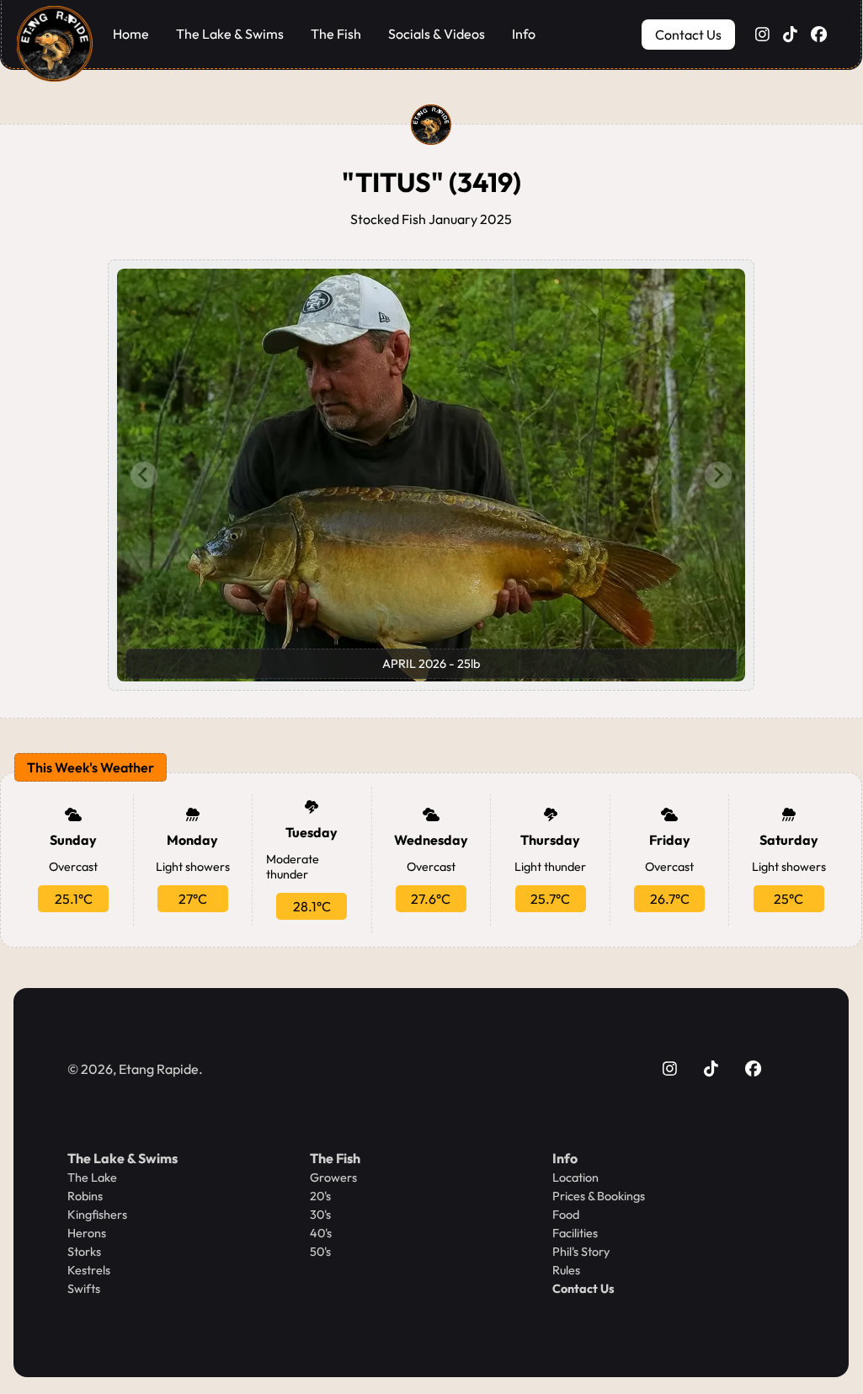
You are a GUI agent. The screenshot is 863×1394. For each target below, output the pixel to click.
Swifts (83, 1288)
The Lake (92, 1177)
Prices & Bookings (598, 1196)
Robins (85, 1196)
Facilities (575, 1233)
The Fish (336, 33)
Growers (333, 1177)
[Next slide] (718, 475)
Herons (86, 1233)
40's (321, 1233)
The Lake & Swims (230, 33)
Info (523, 33)
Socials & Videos (436, 33)
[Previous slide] (144, 475)
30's (320, 1214)
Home (131, 33)
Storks (84, 1251)
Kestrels (88, 1270)
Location (575, 1177)
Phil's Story (581, 1251)
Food (565, 1214)
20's (320, 1196)
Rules (566, 1270)
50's (320, 1251)
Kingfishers (97, 1214)
